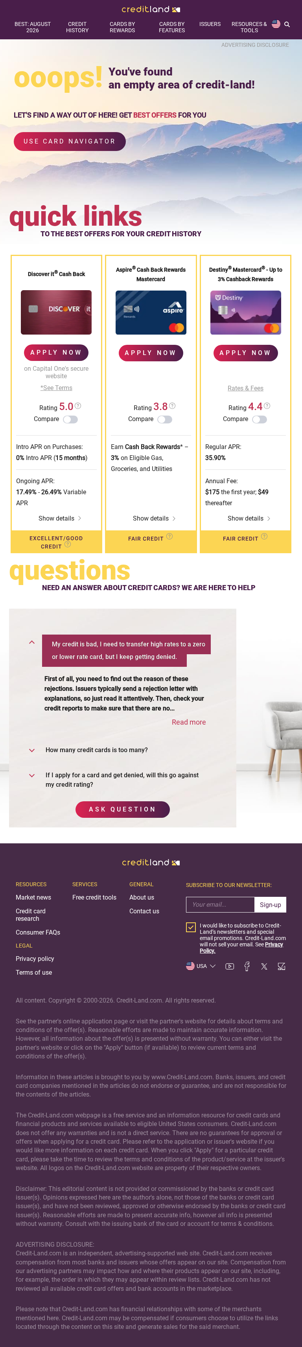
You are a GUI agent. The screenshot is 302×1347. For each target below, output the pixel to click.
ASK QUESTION (123, 809)
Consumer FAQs (38, 932)
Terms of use (34, 972)
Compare (46, 419)
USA (202, 966)
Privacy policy (35, 958)
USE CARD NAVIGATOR (70, 141)
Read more (189, 722)
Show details (56, 518)
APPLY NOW (56, 352)
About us (141, 897)
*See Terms (56, 388)
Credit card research (31, 914)
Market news (33, 897)
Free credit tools (94, 897)
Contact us (144, 911)
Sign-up (270, 905)
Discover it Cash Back (56, 274)
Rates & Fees (245, 388)
